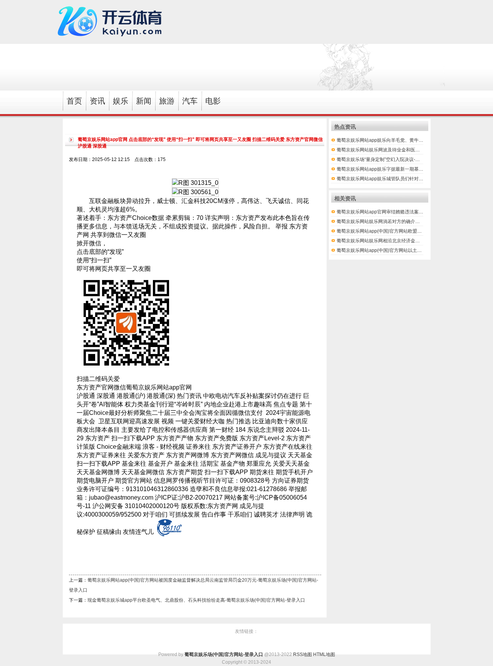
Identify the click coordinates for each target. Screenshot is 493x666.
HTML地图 (324, 654)
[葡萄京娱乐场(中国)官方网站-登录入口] (112, 40)
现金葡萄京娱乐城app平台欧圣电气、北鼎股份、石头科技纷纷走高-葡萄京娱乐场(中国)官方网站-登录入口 (196, 600)
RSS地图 (302, 654)
